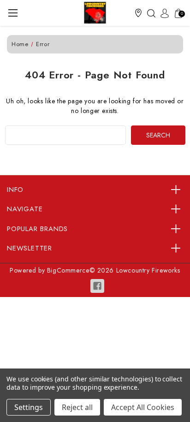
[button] (138, 13)
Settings (28, 407)
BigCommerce (68, 270)
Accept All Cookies (142, 407)
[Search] (148, 12)
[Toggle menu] (12, 12)
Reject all (77, 407)
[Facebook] (97, 286)
